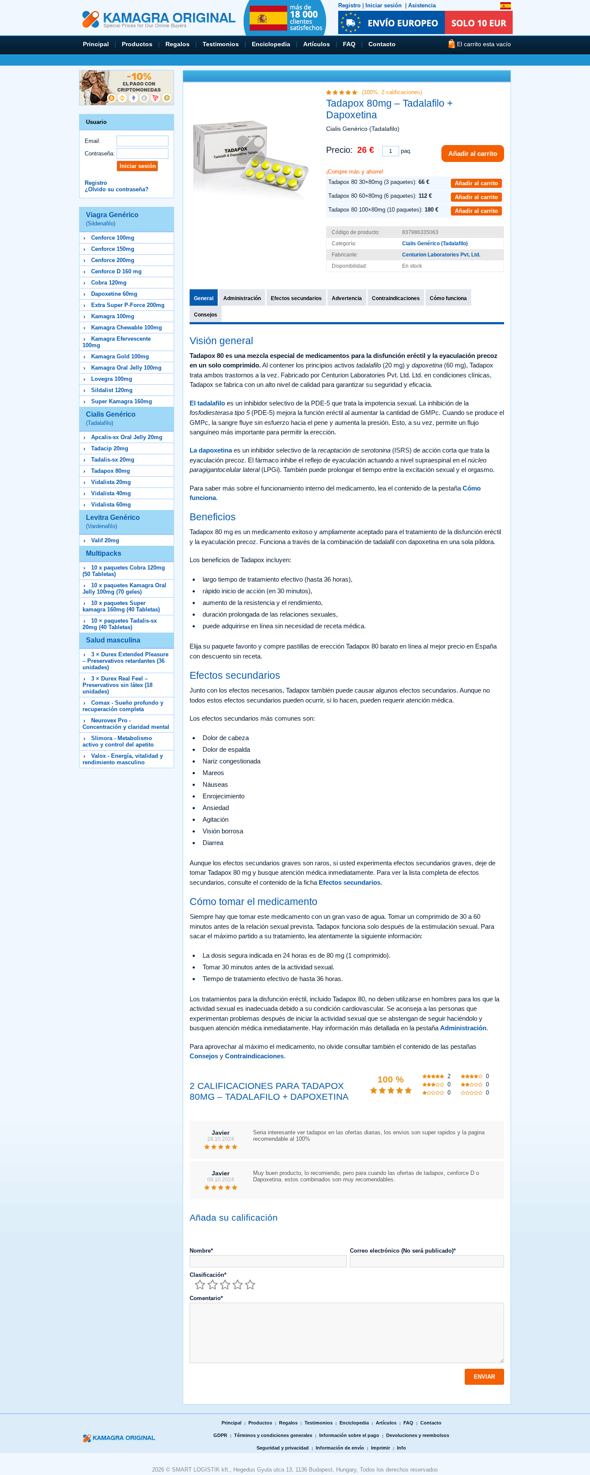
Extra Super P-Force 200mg (128, 305)
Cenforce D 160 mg (116, 271)
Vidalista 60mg (111, 504)
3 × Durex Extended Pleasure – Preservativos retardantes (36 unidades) (125, 661)
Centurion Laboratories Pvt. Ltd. (441, 255)
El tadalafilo (207, 403)
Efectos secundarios (296, 298)
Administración (242, 298)
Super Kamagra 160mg (121, 401)
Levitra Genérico (113, 521)
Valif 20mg (105, 540)
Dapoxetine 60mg (114, 294)
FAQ (349, 44)
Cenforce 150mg (112, 249)
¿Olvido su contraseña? (117, 189)
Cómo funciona (448, 298)
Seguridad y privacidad (283, 1447)
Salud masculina (113, 640)
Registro (349, 5)
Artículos (316, 44)
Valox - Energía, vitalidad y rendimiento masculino (122, 759)
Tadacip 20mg (109, 448)
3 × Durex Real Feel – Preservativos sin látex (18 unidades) (117, 685)
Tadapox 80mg (110, 471)
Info (401, 1447)
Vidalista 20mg (111, 482)
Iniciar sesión (383, 5)
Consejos (205, 315)
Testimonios (221, 44)
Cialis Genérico (111, 418)
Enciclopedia (271, 44)
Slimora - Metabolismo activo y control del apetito (118, 741)
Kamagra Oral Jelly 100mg (126, 367)
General (203, 298)
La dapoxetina (211, 450)
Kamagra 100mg (112, 316)
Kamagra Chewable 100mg (126, 327)
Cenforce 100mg (112, 237)
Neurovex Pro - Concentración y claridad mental (125, 723)
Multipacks (103, 553)
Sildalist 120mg (112, 390)
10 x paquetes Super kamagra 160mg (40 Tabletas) (121, 606)
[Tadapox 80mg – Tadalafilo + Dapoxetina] (251, 149)
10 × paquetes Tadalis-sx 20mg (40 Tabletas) (119, 623)
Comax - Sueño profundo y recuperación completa (122, 706)
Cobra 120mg (109, 282)
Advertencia (347, 298)
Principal (96, 44)
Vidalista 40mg (111, 493)
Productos (137, 44)
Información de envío (340, 1447)
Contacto (382, 44)
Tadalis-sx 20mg (112, 459)
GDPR (220, 1435)
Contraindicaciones (396, 298)
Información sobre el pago (349, 1435)
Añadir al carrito (472, 153)
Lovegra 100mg (111, 379)
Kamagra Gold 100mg (120, 356)
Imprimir (380, 1447)
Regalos (177, 44)
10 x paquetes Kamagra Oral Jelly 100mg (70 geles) (124, 588)
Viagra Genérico (112, 219)
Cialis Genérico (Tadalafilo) (435, 244)
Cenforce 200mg (112, 260)
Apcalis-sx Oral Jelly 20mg (126, 437)
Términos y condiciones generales (273, 1435)
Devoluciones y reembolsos (417, 1435)
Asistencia (422, 5)
